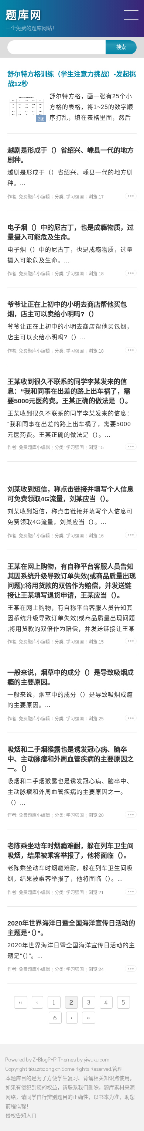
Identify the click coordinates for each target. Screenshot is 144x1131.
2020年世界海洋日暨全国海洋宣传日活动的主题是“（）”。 (71, 928)
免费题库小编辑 (34, 197)
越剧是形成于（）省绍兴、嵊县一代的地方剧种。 (70, 155)
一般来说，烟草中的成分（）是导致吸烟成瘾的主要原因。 (70, 677)
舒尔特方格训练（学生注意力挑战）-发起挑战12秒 (71, 79)
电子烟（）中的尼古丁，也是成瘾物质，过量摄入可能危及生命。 (70, 232)
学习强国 (75, 197)
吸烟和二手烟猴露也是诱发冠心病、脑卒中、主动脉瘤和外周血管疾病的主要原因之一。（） (70, 759)
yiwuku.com (97, 1059)
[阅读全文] (131, 196)
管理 (117, 1069)
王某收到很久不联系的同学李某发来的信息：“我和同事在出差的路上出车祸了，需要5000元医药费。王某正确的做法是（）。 (69, 391)
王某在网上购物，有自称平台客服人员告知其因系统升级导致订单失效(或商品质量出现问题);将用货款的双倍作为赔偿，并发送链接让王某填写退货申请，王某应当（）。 (71, 581)
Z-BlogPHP (45, 1059)
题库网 (24, 15)
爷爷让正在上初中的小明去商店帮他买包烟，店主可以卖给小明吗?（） (67, 309)
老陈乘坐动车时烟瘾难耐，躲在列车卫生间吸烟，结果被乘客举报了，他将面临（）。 (70, 850)
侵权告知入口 (21, 1115)
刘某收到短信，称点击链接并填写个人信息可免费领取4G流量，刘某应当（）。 (70, 494)
